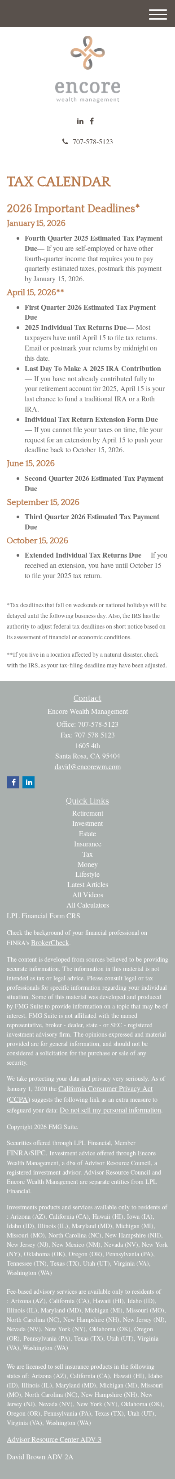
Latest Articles (87, 884)
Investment (87, 823)
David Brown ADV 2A (40, 1456)
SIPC (38, 1152)
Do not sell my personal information (110, 1109)
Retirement (87, 812)
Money (88, 864)
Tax (87, 853)
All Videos (87, 894)
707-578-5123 (93, 141)
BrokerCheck (50, 942)
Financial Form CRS (51, 915)
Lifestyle (87, 874)
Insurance (87, 843)
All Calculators (87, 904)
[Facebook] (92, 121)
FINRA (18, 1152)
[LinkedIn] (80, 121)
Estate (87, 833)
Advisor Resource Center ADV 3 (54, 1439)
